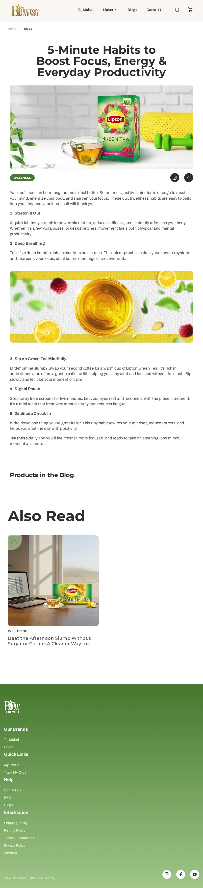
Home (12, 28)
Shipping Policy (15, 823)
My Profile (11, 765)
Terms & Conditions (19, 838)
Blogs (8, 805)
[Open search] (177, 10)
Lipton (9, 747)
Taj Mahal (11, 740)
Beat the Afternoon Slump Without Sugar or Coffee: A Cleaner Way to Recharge (49, 644)
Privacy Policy (14, 845)
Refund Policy (14, 830)
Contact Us (12, 790)
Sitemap (10, 853)
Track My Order (16, 772)
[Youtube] (194, 874)
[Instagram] (166, 874)
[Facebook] (180, 874)
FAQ (7, 798)
